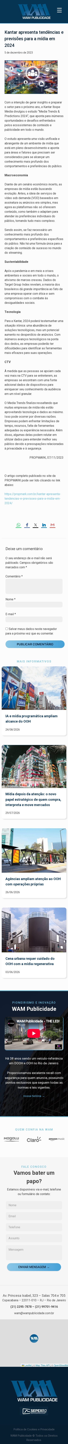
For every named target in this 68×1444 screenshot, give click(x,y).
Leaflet (28, 1365)
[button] (34, 1338)
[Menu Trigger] (59, 10)
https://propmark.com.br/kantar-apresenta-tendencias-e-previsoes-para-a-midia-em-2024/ (33, 498)
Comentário (14, 576)
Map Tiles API (43, 1365)
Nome (10, 599)
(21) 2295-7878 (21, 1307)
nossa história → (34, 1096)
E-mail (10, 614)
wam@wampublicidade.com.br (34, 1313)
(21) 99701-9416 (46, 1307)
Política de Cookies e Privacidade (34, 1429)
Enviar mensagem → (34, 1267)
